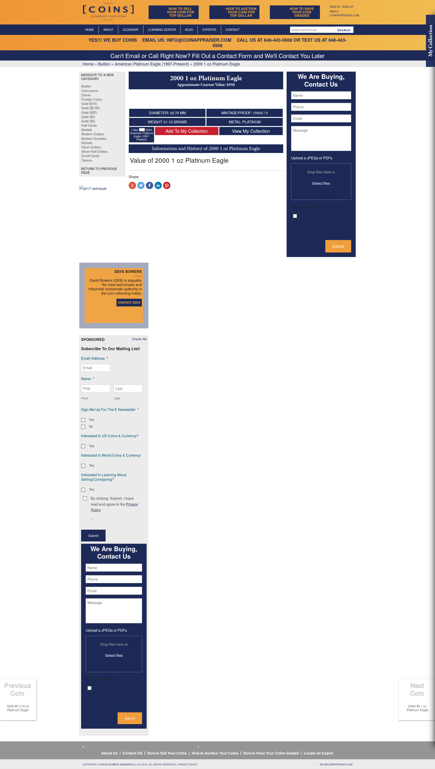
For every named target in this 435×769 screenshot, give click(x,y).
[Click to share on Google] (132, 185)
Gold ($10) (89, 103)
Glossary (131, 29)
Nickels (86, 142)
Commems (89, 90)
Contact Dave (129, 302)
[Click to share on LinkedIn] (158, 185)
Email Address (94, 358)
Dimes (86, 94)
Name (87, 378)
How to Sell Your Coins (167, 753)
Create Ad (139, 339)
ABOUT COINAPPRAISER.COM (344, 13)
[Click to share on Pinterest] (166, 185)
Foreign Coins (91, 99)
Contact (232, 29)
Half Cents (89, 125)
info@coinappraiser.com (199, 39)
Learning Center (162, 29)
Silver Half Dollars (94, 151)
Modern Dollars (92, 133)
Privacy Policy (188, 764)
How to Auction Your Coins (215, 753)
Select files (321, 183)
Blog (189, 29)
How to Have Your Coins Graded (271, 753)
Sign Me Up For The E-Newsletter (110, 409)
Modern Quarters (94, 138)
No (91, 426)
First (84, 398)
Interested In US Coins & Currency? (109, 435)
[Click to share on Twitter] (141, 185)
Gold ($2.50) (90, 107)
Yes (91, 419)
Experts (209, 29)
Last (117, 398)
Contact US (132, 753)
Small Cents (90, 155)
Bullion (104, 64)
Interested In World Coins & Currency (111, 455)
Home (89, 29)
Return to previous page (99, 171)
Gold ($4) (88, 116)
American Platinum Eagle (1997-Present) (152, 64)
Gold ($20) (89, 112)
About (108, 29)
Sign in (335, 6)
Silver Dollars (91, 147)
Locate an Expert (318, 753)
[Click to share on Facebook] (149, 185)
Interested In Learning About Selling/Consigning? (103, 477)
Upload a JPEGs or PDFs (311, 157)
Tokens (86, 160)
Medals (86, 129)
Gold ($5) (88, 121)
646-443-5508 (278, 39)
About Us (109, 753)
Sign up (347, 6)
